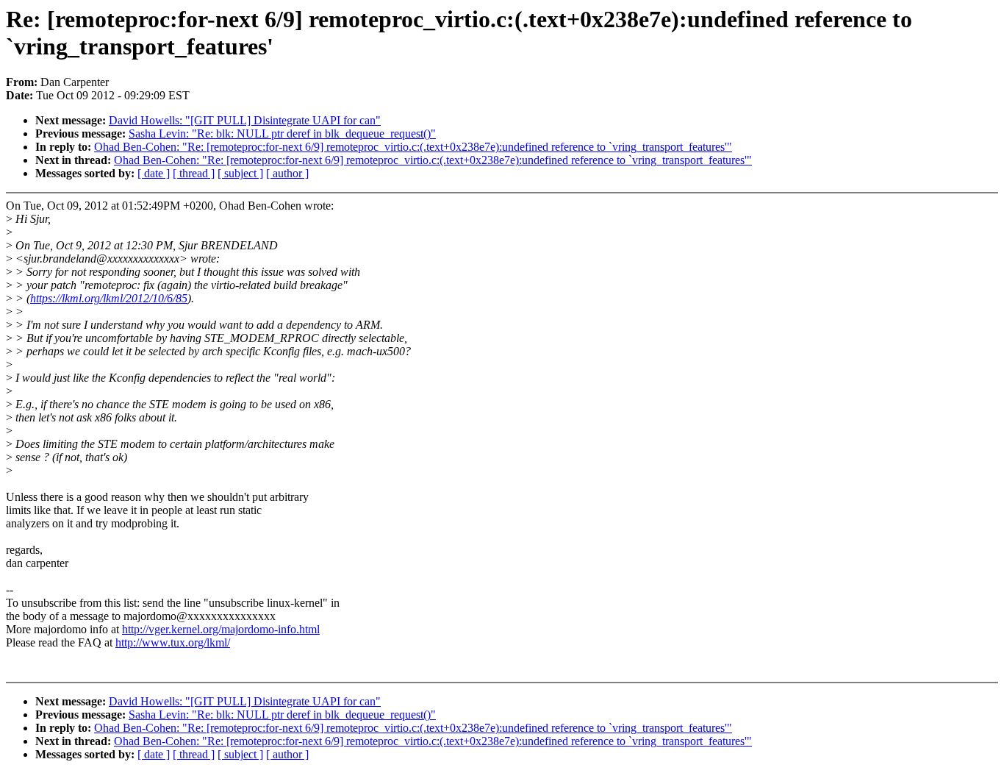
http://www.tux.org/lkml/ (172, 642)
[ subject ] (240, 173)
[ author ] (287, 173)
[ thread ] (194, 173)
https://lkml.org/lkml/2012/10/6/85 (108, 298)
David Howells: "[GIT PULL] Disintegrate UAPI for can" (245, 120)
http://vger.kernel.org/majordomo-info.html (221, 629)
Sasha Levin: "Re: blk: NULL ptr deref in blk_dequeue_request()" (282, 133)
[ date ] (153, 173)
